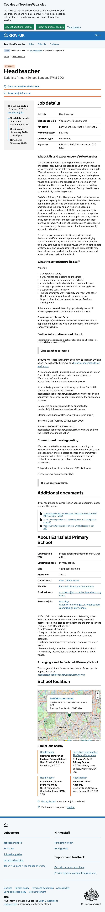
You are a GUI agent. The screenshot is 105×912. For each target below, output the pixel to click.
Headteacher (47, 752)
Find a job (9, 848)
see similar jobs (16, 112)
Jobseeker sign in (13, 842)
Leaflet (69, 740)
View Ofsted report (69, 580)
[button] (69, 716)
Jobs (31, 44)
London (71, 807)
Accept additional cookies (19, 26)
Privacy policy (22, 887)
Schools (42, 44)
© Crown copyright (91, 904)
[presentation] (69, 715)
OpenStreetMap (86, 740)
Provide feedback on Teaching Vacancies (75, 873)
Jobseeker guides (13, 854)
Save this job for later (19, 93)
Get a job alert (48, 801)
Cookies (8, 887)
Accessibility (63, 887)
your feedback (36, 50)
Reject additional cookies (51, 26)
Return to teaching (13, 860)
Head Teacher (47, 777)
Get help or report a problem (69, 867)
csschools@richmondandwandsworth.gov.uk (61, 674)
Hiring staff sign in (63, 842)
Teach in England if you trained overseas (24, 865)
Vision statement (37, 891)
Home (6, 56)
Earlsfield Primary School (62, 698)
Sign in (98, 35)
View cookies (74, 27)
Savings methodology (15, 891)
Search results (19, 56)
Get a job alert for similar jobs (23, 86)
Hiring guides (61, 848)
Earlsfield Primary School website (76, 586)
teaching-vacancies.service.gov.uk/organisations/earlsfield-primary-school (80, 604)
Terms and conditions (43, 887)
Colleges (54, 44)
